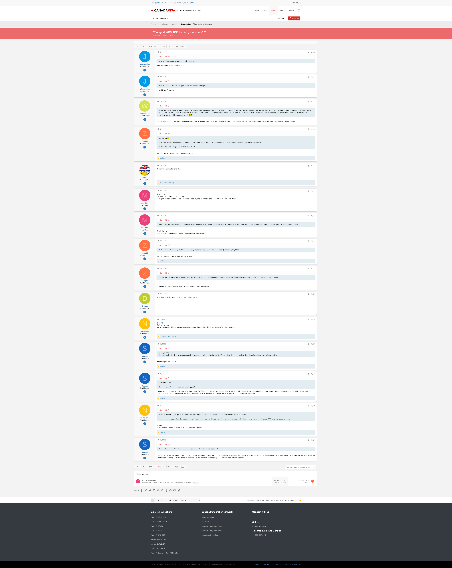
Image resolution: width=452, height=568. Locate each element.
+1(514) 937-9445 (157, 3)
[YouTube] (270, 517)
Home (292, 500)
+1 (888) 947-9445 (187, 3)
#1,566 (313, 191)
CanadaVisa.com (208, 517)
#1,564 (313, 129)
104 (155, 46)
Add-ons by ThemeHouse (225, 564)
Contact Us (296, 564)
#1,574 (313, 406)
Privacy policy (279, 500)
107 (168, 46)
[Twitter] (266, 517)
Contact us (251, 500)
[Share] (308, 52)
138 (176, 46)
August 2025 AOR (149, 480)
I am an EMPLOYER (158, 544)
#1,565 (313, 166)
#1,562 (313, 77)
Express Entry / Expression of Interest (177, 483)
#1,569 (313, 269)
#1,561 (313, 52)
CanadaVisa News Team (210, 535)
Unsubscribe (265, 564)
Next (182, 46)
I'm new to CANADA (158, 539)
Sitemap (256, 564)
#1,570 (313, 294)
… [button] (146, 46)
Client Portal (297, 3)
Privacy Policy (276, 564)
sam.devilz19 (146, 483)
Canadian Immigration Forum (212, 526)
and (167, 182)
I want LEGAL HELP (158, 548)
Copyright (287, 564)
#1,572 (313, 344)
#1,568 (313, 241)
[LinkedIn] (262, 517)
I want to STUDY (157, 526)
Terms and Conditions (265, 500)
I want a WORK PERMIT (159, 522)
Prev (138, 46)
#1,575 (313, 440)
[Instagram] (257, 517)
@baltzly (193, 297)
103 (150, 46)
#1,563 (313, 102)
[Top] (296, 500)
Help (287, 500)
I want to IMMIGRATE (158, 517)
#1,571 (313, 319)
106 (164, 46)
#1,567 (313, 216)
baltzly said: (163, 56)
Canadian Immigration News (212, 530)
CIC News (205, 522)
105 (159, 46)
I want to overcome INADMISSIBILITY (164, 553)
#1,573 (313, 374)
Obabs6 (306, 482)
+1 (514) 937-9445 (259, 526)
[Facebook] (253, 517)
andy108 (157, 35)
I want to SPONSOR (158, 535)
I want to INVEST (157, 530)
